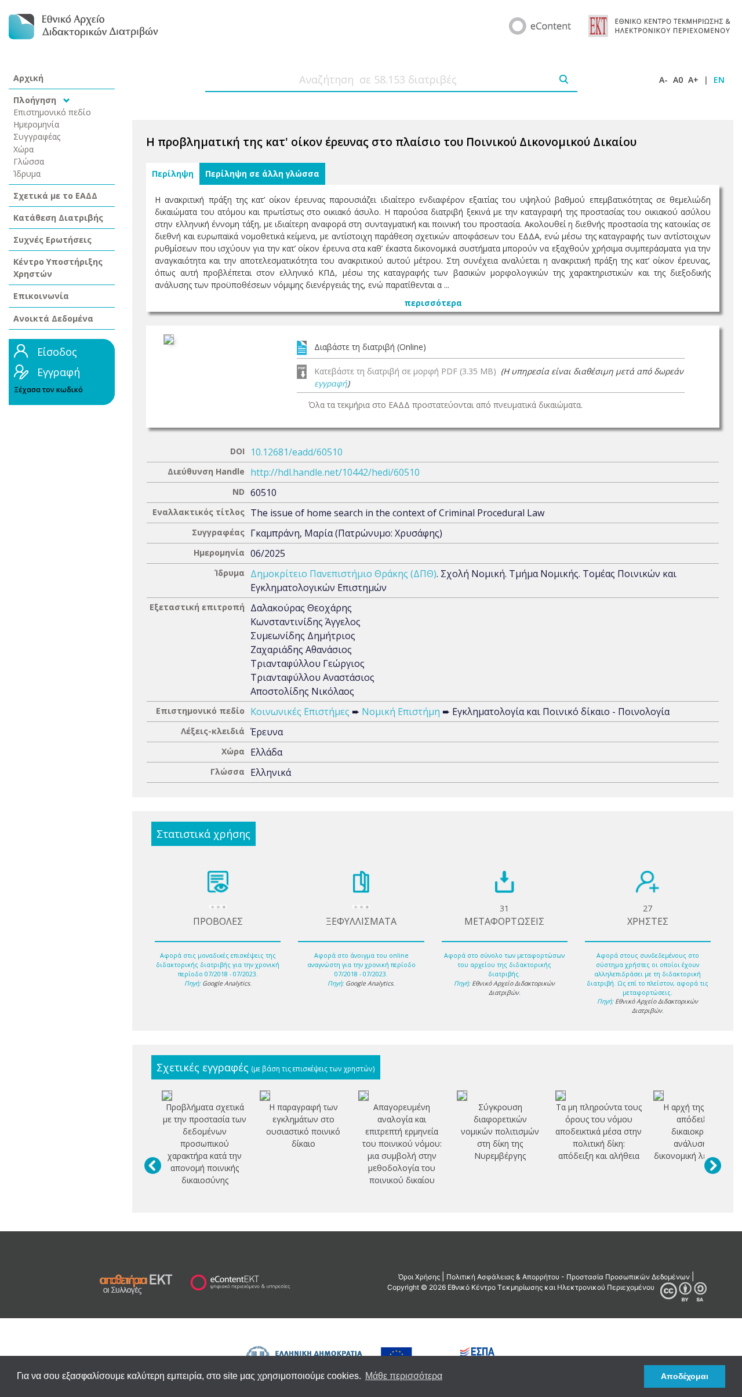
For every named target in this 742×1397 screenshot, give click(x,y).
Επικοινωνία (41, 295)
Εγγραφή (58, 372)
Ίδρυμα (27, 173)
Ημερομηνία (36, 124)
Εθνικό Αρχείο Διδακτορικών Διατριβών (513, 988)
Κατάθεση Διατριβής (58, 217)
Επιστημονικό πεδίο (52, 112)
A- (663, 79)
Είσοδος (57, 352)
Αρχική (28, 77)
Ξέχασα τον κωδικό (48, 390)
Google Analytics (226, 983)
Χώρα (23, 149)
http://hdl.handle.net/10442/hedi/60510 (335, 472)
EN (719, 79)
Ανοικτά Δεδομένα (53, 318)
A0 (678, 79)
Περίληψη (173, 174)
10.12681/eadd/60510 (296, 452)
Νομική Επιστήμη (401, 711)
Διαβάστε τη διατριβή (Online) (370, 346)
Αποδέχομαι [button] (684, 1376)
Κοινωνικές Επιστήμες (300, 711)
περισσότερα (433, 302)
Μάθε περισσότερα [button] (403, 1376)
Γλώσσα (28, 161)
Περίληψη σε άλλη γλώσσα (262, 174)
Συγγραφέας (37, 136)
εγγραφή (330, 383)
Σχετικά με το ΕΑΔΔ (55, 195)
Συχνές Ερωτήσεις (52, 239)
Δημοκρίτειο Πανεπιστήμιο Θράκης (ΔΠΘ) (343, 573)
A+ (693, 79)
